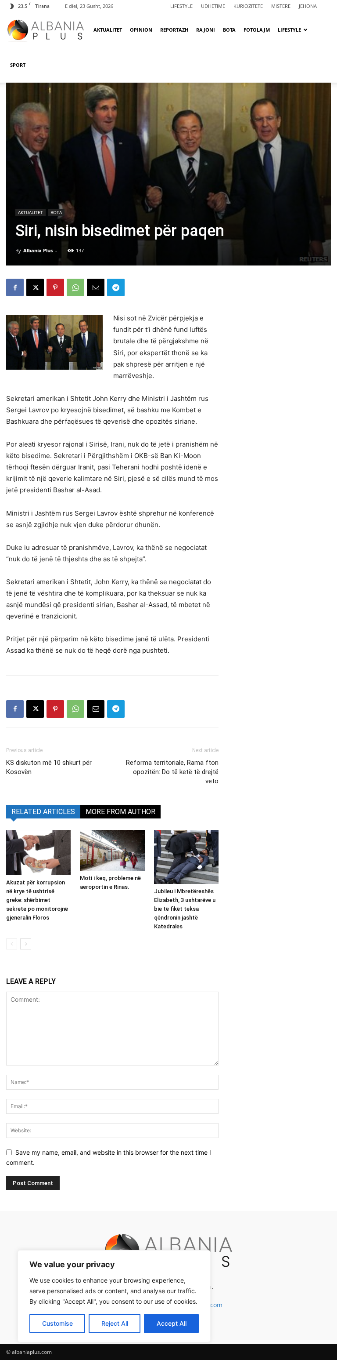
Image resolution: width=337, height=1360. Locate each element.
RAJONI (205, 29)
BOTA (229, 29)
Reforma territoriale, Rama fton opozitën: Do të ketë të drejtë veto (172, 772)
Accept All (171, 1323)
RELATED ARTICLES (43, 811)
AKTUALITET (107, 29)
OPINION (141, 29)
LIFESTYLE (181, 6)
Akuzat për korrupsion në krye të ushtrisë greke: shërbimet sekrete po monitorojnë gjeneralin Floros (37, 900)
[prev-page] (11, 943)
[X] (35, 287)
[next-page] (25, 943)
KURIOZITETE (248, 6)
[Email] (95, 287)
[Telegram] (116, 287)
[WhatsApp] (75, 287)
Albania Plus (38, 250)
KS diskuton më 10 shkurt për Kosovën (49, 767)
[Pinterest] (55, 287)
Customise (57, 1323)
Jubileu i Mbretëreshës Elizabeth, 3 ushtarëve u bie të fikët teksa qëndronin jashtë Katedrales (184, 909)
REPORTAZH (174, 29)
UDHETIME (213, 6)
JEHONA (308, 6)
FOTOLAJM (257, 29)
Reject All (114, 1323)
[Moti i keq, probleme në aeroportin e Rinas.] (112, 850)
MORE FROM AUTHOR (120, 811)
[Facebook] (15, 287)
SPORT (17, 65)
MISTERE (280, 6)
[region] (114, 1296)
